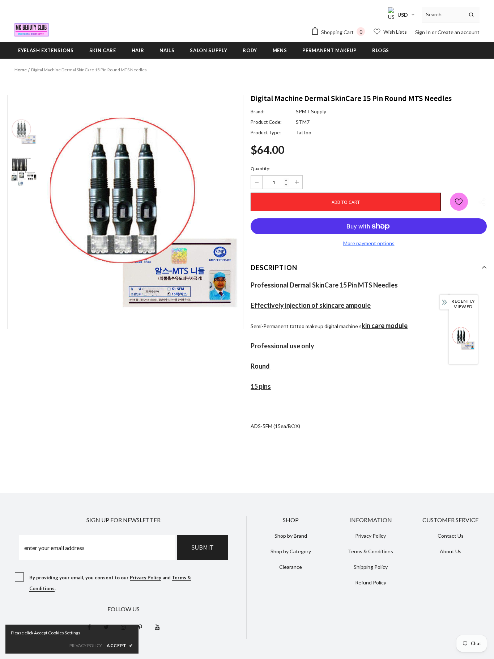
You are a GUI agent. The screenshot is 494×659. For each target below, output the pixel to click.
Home (20, 69)
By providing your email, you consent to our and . (110, 583)
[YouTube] (157, 626)
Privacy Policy (145, 577)
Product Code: (266, 122)
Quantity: (261, 168)
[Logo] (31, 30)
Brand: (257, 111)
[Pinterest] (140, 626)
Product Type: (266, 132)
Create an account (459, 32)
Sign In (423, 32)
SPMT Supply (311, 111)
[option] (141, 212)
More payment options (369, 243)
